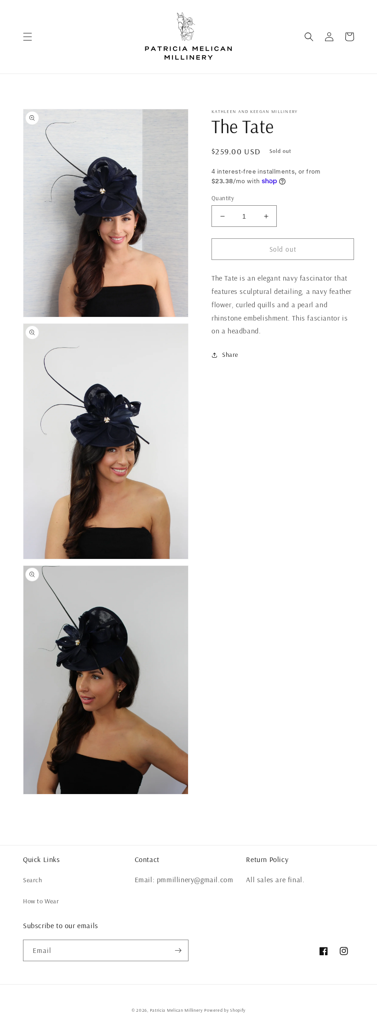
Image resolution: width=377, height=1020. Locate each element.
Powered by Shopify (225, 1010)
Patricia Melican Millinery (176, 1010)
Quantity (222, 198)
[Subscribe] (178, 950)
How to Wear (41, 901)
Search (32, 880)
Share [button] (230, 354)
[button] (27, 37)
